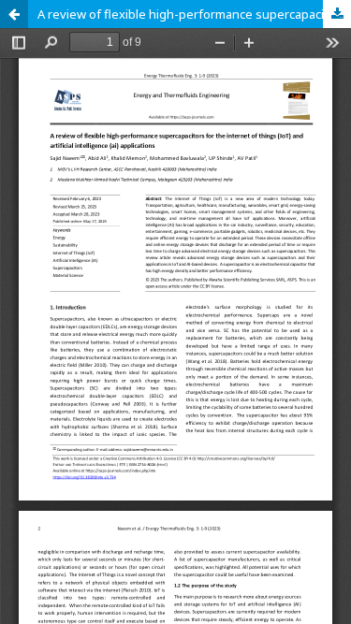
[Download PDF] (337, 14)
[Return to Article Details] (14, 14)
